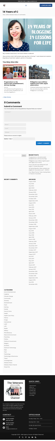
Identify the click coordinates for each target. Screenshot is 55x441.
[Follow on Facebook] (19, 437)
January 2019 (32, 218)
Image (6, 320)
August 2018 (32, 228)
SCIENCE (6, 345)
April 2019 (31, 211)
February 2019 (32, 215)
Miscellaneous (8, 332)
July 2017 (31, 256)
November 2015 (33, 284)
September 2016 (33, 278)
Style (5, 349)
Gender (6, 309)
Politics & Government (10, 341)
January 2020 (32, 192)
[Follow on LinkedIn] (29, 437)
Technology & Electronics (11, 356)
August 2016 (32, 280)
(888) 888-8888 (46, 5)
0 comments (21, 14)
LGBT (5, 324)
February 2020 (33, 190)
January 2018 (32, 243)
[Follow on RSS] (35, 437)
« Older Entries (7, 97)
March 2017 (32, 265)
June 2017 (31, 258)
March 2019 (32, 213)
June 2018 (31, 233)
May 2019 (31, 209)
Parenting (6, 337)
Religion (6, 343)
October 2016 (32, 275)
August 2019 (32, 203)
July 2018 (31, 230)
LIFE (5, 326)
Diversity (6, 300)
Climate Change (8, 296)
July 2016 (31, 282)
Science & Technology (10, 347)
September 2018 (33, 226)
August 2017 (32, 254)
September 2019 (33, 200)
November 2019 (33, 196)
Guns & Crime (7, 311)
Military (6, 330)
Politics (6, 339)
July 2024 (31, 185)
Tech (5, 352)
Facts (5, 305)
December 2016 (33, 271)
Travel (5, 358)
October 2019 (32, 198)
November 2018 (33, 222)
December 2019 (33, 194)
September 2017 (33, 252)
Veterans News (13, 14)
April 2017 (31, 263)
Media (6, 328)
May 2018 (31, 235)
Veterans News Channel (10, 364)
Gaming (6, 307)
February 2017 (32, 267)
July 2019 (31, 205)
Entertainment (8, 302)
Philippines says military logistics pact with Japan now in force (39, 83)
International (7, 322)
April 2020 (31, 188)
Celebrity (6, 294)
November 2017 (33, 248)
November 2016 (33, 273)
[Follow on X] (22, 437)
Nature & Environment (10, 335)
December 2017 (33, 245)
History (6, 317)
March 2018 (32, 239)
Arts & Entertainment (10, 292)
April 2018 (31, 237)
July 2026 (31, 183)
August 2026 (32, 181)
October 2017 (32, 250)
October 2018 (32, 224)
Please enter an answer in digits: (13, 135)
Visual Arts (7, 367)
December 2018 (33, 220)
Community (7, 298)
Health (6, 313)
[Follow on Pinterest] (26, 437)
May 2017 (31, 260)
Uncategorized (8, 360)
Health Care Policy (9, 315)
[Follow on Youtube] (32, 437)
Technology (7, 354)
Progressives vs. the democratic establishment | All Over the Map (13, 83)
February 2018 (32, 241)
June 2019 (31, 207)
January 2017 (32, 269)
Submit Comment (43, 143)
